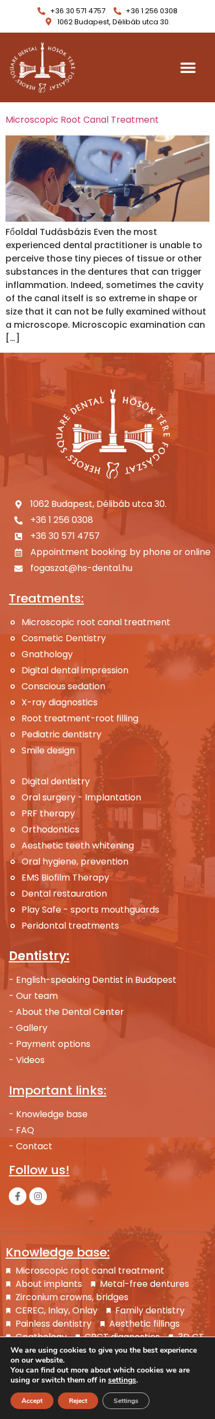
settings (122, 1380)
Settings (126, 1400)
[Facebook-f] (17, 1196)
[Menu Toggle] (188, 67)
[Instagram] (38, 1196)
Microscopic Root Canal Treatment (82, 119)
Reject (78, 1400)
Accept (32, 1400)
